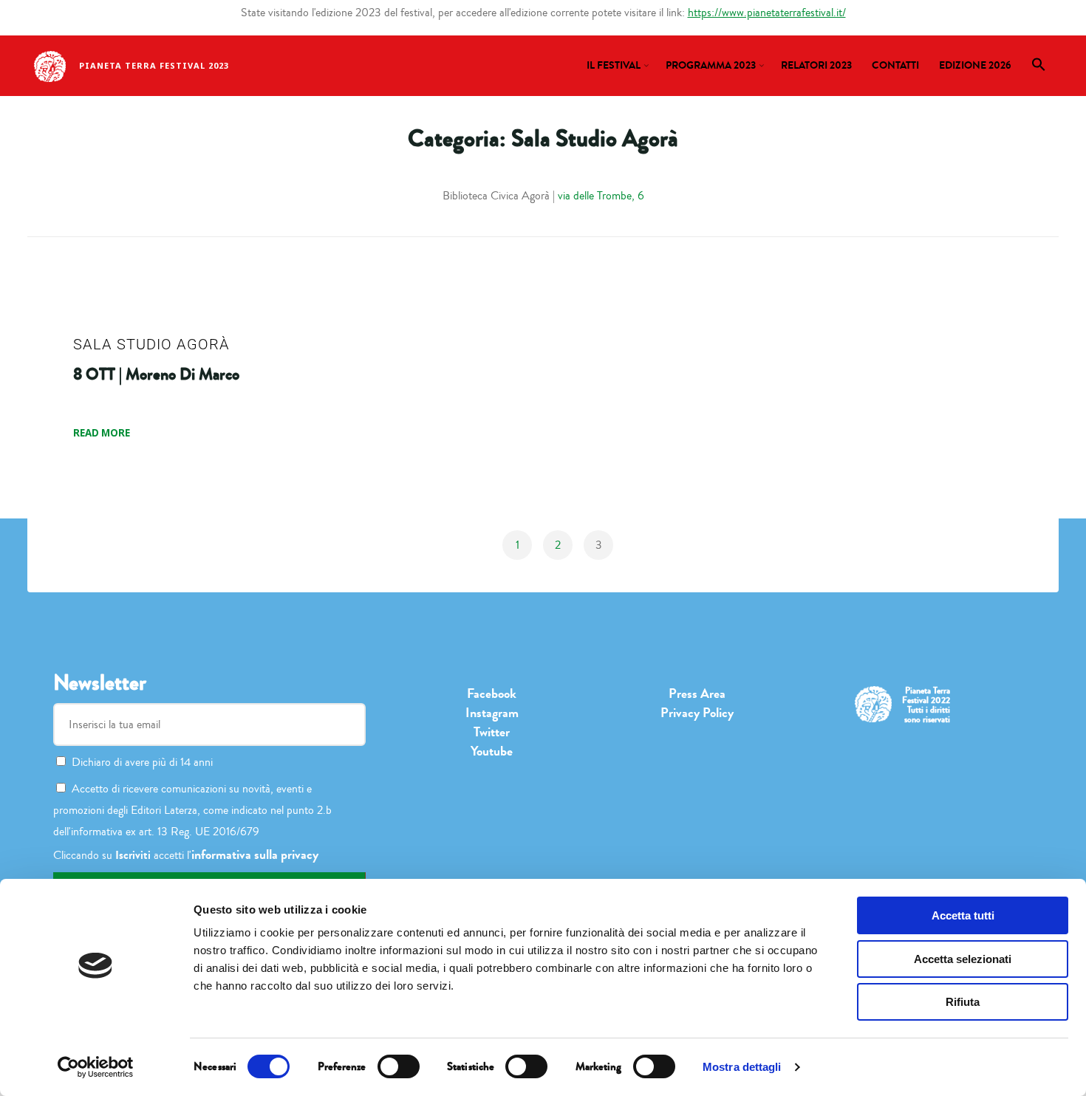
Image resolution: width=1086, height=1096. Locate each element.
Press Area (697, 693)
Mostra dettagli (742, 1067)
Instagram (492, 712)
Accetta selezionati (962, 959)
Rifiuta (963, 1002)
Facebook (491, 693)
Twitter (492, 731)
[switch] (399, 1066)
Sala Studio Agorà (151, 344)
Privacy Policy (697, 712)
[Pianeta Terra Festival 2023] (50, 65)
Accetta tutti (963, 915)
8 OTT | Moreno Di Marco (156, 374)
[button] (1039, 67)
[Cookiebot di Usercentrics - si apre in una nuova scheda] (95, 1067)
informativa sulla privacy (254, 854)
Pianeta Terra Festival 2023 (154, 65)
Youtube (492, 751)
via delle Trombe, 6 (601, 196)
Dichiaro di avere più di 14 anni (142, 762)
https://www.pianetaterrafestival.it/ (767, 12)
